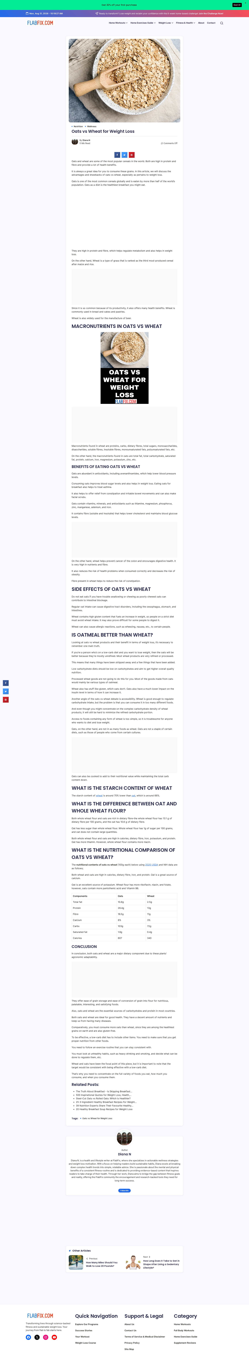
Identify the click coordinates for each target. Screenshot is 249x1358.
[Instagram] (45, 1337)
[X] (37, 1337)
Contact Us (130, 1330)
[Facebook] (28, 1337)
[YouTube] (54, 1337)
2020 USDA (151, 864)
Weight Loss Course (85, 1342)
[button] (221, 23)
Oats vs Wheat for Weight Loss (97, 1118)
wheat (99, 795)
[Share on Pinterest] (132, 156)
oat (133, 795)
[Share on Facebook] (117, 156)
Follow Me (124, 1190)
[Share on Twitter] (124, 156)
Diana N (86, 140)
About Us (129, 1324)
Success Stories (83, 1330)
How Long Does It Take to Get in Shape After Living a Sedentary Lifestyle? (161, 1264)
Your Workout (82, 1336)
